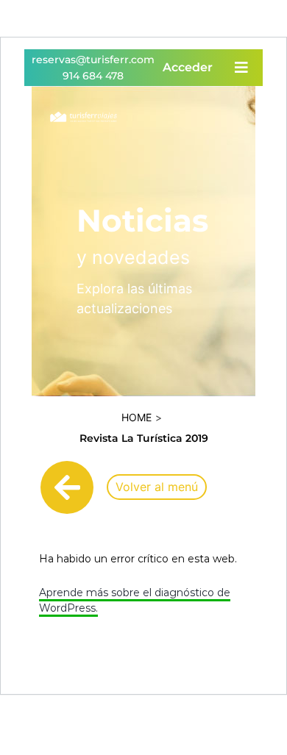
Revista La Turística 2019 (143, 438)
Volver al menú (157, 486)
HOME (136, 417)
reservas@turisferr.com (93, 59)
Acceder (188, 67)
